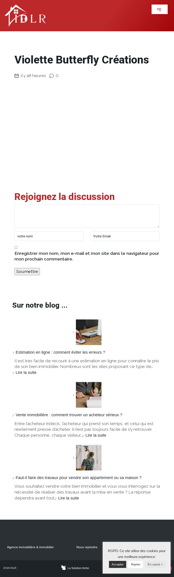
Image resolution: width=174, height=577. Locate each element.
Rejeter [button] (135, 564)
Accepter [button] (117, 564)
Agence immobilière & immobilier (30, 547)
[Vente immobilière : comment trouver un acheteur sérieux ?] (87, 395)
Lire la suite (26, 372)
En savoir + (155, 564)
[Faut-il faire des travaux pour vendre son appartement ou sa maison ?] (87, 457)
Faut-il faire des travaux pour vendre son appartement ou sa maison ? (79, 477)
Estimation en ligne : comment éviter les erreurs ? (60, 352)
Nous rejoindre (86, 547)
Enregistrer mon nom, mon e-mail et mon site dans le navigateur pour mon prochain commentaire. (86, 256)
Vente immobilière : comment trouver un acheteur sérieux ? (69, 415)
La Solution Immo (78, 568)
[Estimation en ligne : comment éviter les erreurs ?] (87, 332)
